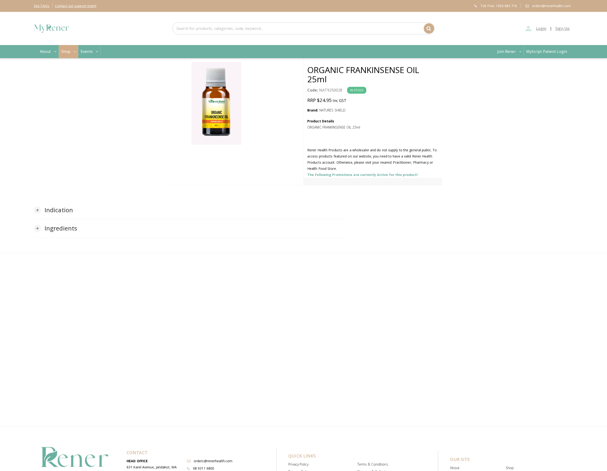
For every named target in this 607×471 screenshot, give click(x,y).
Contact (76, 6)
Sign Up (562, 28)
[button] (53, 210)
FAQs (42, 6)
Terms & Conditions (372, 464)
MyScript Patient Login (546, 51)
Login (541, 28)
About (45, 51)
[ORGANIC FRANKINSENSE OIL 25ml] (234, 103)
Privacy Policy (298, 464)
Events (87, 51)
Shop (65, 51)
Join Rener (506, 51)
